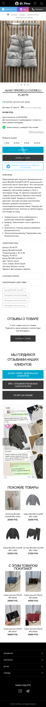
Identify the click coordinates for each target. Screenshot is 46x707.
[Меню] (3, 3)
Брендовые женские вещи (14, 305)
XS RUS (37, 143)
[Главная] (8, 14)
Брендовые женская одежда (15, 295)
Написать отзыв (23, 338)
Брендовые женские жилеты (15, 300)
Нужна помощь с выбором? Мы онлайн (22, 127)
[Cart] (41, 3)
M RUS (16, 143)
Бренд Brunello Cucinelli (13, 290)
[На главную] (23, 3)
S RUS (26, 143)
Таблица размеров (36, 132)
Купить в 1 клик (23, 158)
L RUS (6, 143)
